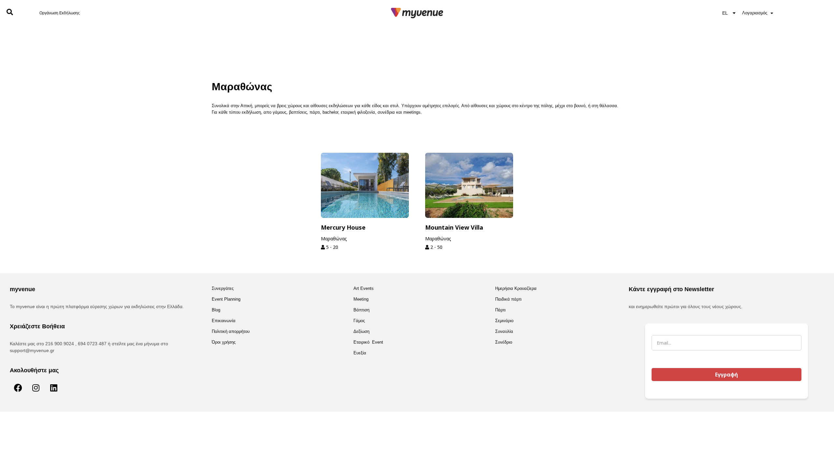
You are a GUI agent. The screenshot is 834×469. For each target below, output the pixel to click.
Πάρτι (500, 309)
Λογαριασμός (754, 12)
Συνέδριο (503, 342)
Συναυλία (504, 331)
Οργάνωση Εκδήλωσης (59, 13)
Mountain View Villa (454, 227)
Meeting (360, 299)
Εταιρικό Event (368, 342)
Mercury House (343, 227)
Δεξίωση (361, 331)
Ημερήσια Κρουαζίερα (516, 288)
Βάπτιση (361, 309)
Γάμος (359, 320)
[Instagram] (36, 388)
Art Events (363, 288)
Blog (216, 309)
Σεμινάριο (504, 320)
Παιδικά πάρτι (508, 299)
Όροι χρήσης (224, 342)
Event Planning (226, 299)
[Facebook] (18, 388)
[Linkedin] (54, 388)
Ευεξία (359, 352)
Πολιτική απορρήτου (231, 331)
